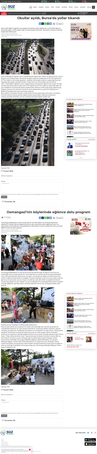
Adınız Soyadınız (7, 176)
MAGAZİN (82, 7)
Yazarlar (9, 1)
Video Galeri (19, 1)
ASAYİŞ (89, 7)
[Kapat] (30, 450)
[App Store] (85, 444)
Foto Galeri (14, 1)
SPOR (52, 7)
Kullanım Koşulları (5, 445)
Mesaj (3, 181)
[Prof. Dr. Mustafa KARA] (70, 153)
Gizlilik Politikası (4, 443)
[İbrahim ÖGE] (70, 339)
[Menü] (2, 1)
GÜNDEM (41, 7)
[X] (91, 432)
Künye (2, 439)
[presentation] (43, 13)
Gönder (4, 197)
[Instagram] (95, 432)
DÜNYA (47, 7)
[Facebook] (88, 432)
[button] (67, 150)
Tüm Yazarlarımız (91, 139)
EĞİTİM (71, 7)
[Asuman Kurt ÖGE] (89, 339)
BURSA (35, 7)
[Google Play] (85, 440)
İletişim (2, 440)
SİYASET (58, 7)
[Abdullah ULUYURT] (70, 145)
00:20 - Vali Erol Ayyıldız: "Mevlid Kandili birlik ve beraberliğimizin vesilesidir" (24, 14)
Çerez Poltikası (4, 442)
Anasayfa (5, 1)
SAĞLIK (76, 7)
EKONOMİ (64, 7)
